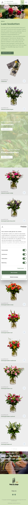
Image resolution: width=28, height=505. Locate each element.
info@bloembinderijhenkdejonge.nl (12, 3)
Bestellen (7, 53)
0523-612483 (9, 1)
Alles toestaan (14, 272)
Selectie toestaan (14, 277)
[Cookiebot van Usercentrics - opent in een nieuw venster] (20, 227)
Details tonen (20, 268)
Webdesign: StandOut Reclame (14, 503)
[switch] (24, 254)
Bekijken (6, 129)
